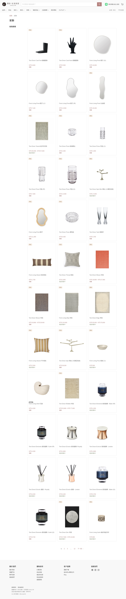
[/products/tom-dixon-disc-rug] (72, 517)
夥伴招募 (12, 574)
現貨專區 (53, 10)
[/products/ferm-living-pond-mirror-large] (72, 88)
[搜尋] (99, 4)
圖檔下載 (66, 569)
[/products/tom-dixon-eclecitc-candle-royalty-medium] (72, 431)
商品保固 (39, 572)
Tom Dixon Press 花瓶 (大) (67, 189)
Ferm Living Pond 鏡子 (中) (67, 103)
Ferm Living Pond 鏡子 (36, 232)
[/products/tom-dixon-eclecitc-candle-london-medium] (102, 431)
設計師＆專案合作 (69, 572)
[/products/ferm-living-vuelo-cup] (102, 517)
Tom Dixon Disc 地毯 (65, 532)
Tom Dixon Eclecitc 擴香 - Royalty (39, 489)
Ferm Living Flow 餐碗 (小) (97, 361)
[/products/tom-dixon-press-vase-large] (72, 173)
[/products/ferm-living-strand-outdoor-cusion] (42, 345)
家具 (15, 10)
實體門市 (12, 572)
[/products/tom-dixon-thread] (72, 259)
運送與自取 (40, 574)
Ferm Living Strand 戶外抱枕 (37, 361)
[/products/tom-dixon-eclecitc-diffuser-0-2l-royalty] (42, 474)
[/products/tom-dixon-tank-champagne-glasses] (102, 216)
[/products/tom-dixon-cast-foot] (42, 45)
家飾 (28, 10)
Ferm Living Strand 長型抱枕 (37, 275)
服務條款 (14, 587)
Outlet (62, 10)
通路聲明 (39, 579)
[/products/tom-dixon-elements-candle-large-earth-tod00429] (42, 517)
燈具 (21, 10)
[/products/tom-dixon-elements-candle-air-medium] (42, 431)
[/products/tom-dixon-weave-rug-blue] (42, 302)
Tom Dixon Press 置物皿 (66, 232)
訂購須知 (39, 569)
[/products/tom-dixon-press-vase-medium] (42, 173)
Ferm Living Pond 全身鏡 (97, 103)
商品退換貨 (40, 577)
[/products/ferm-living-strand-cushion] (42, 259)
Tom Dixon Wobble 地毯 (66, 403)
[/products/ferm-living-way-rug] (72, 302)
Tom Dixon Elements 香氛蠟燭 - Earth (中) (41, 446)
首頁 (10, 15)
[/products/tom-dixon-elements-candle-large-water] (102, 474)
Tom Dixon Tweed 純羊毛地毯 (38, 146)
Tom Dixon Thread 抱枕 (66, 275)
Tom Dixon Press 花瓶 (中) (37, 189)
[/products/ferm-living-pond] (102, 45)
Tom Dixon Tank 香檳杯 (96, 232)
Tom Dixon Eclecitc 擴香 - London (69, 489)
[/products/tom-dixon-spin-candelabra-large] (72, 345)
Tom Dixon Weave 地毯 (96, 275)
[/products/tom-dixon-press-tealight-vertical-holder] (72, 130)
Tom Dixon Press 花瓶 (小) (97, 146)
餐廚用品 (36, 10)
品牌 (3, 10)
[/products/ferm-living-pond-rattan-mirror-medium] (42, 216)
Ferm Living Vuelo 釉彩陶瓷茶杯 (99, 532)
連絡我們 (12, 577)
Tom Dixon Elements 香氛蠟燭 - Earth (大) (41, 532)
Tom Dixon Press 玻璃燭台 (67, 146)
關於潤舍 (12, 569)
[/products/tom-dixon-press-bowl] (72, 216)
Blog (65, 574)
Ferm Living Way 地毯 (65, 318)
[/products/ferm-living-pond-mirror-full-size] (102, 88)
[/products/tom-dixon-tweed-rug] (42, 130)
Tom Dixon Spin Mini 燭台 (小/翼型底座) (101, 189)
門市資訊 (121, 10)
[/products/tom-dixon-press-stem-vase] (102, 130)
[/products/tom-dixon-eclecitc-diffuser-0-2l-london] (72, 474)
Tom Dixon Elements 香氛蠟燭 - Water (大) (102, 489)
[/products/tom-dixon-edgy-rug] (102, 302)
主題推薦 (45, 10)
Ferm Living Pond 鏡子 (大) (97, 60)
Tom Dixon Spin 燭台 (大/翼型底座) (69, 361)
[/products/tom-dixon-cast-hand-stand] (72, 45)
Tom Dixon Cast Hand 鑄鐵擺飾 (68, 60)
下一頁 (80, 548)
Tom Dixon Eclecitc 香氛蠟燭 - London (101, 446)
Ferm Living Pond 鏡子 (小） (37, 103)
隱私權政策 (20, 587)
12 (74, 548)
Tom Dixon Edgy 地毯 (96, 318)
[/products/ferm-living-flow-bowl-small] (102, 345)
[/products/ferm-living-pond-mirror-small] (42, 88)
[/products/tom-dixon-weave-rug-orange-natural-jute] (102, 259)
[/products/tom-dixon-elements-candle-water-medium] (102, 388)
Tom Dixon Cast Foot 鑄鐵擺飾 (38, 60)
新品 (9, 10)
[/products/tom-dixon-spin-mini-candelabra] (102, 173)
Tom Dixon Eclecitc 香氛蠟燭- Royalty (70, 446)
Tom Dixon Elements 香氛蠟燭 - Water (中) (102, 403)
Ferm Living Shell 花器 (36, 403)
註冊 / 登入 (112, 10)
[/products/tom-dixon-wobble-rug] (72, 388)
